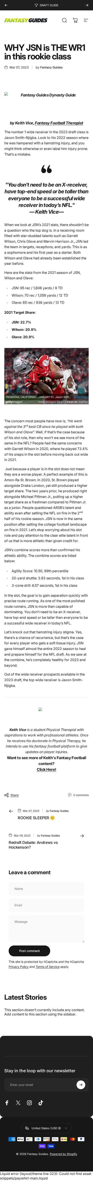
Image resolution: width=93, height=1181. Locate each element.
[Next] (87, 5)
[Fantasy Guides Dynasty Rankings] (46, 95)
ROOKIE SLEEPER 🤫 (36, 817)
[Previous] (6, 5)
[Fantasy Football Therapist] (46, 709)
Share (14, 795)
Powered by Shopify (63, 1154)
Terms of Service (47, 966)
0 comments (81, 795)
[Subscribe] (81, 1084)
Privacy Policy (19, 966)
